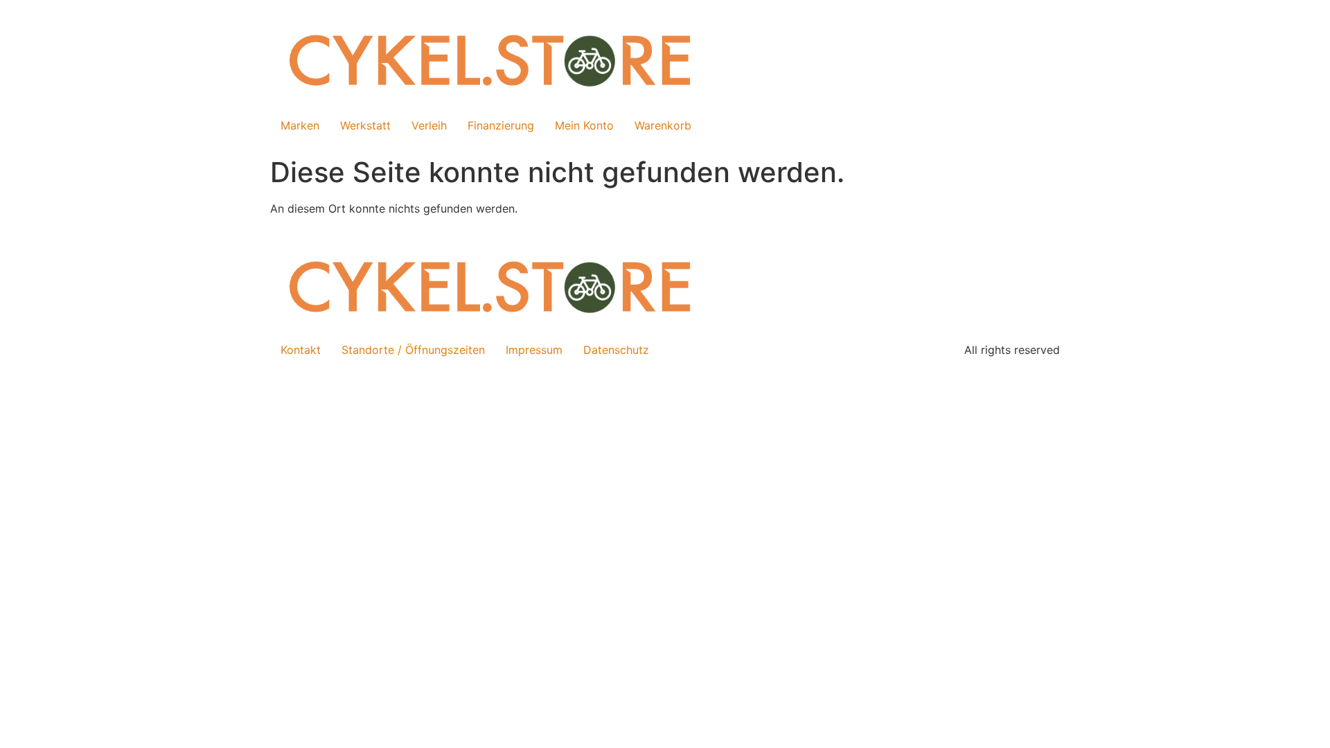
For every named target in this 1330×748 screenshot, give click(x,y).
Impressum (534, 350)
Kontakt (301, 350)
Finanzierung (501, 125)
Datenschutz (616, 350)
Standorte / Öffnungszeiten (413, 350)
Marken (300, 125)
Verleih (429, 125)
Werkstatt (365, 125)
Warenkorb (663, 125)
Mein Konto (584, 125)
